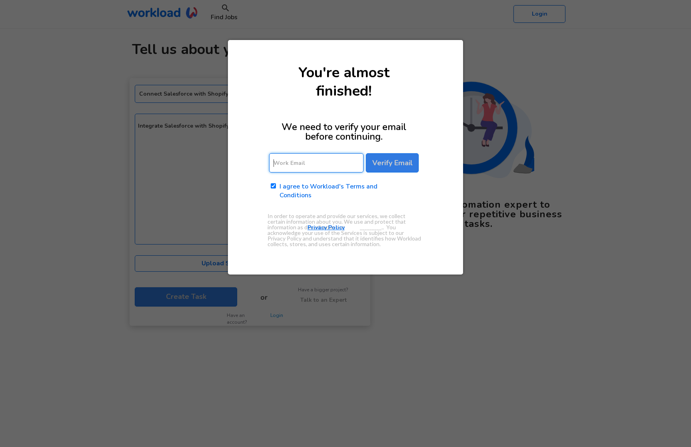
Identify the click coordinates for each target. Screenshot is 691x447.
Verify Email (392, 163)
